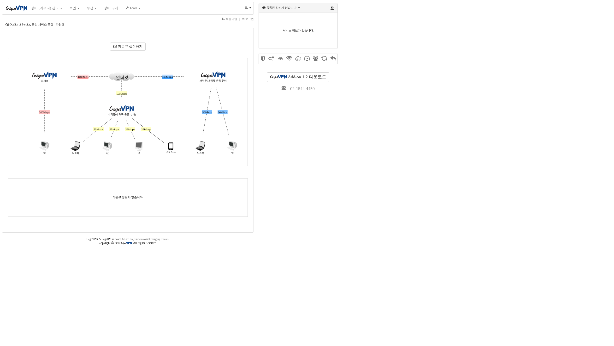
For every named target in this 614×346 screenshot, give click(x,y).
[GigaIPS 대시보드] (263, 59)
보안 (73, 8)
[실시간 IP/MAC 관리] (271, 60)
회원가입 (231, 19)
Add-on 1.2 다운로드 (306, 76)
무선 (90, 8)
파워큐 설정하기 (129, 46)
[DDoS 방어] (298, 60)
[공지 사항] (315, 59)
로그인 (249, 19)
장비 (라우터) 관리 (45, 8)
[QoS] (307, 60)
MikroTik (127, 239)
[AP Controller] (289, 60)
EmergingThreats (159, 239)
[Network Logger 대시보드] (280, 59)
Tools (133, 8)
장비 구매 (111, 8)
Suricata (139, 239)
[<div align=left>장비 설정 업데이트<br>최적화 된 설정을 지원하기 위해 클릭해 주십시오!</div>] (332, 7)
